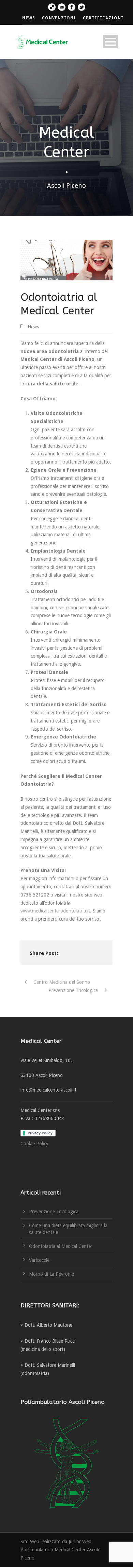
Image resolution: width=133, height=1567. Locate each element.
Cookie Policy (34, 1143)
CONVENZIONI (59, 18)
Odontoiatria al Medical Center (60, 1246)
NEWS (28, 18)
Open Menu (110, 41)
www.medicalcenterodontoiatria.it (55, 910)
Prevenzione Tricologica (53, 1211)
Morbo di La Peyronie (51, 1274)
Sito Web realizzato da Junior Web (55, 1541)
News (33, 326)
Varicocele (39, 1260)
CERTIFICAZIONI (103, 18)
